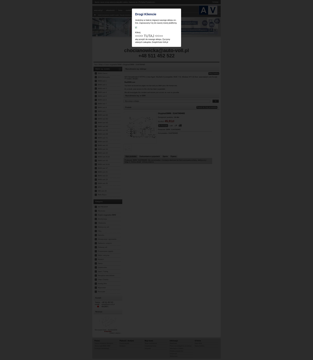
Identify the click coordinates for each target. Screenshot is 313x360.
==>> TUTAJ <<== (149, 36)
